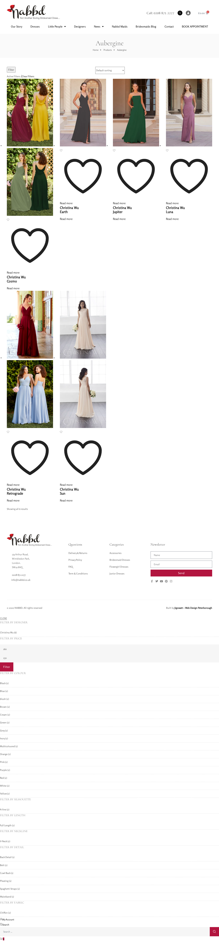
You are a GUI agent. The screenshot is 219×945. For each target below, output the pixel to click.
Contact (169, 26)
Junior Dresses (117, 573)
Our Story (16, 26)
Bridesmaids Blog (146, 26)
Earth (69, 210)
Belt (2, 865)
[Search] (214, 931)
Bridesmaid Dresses (120, 559)
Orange (4, 754)
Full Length (5, 825)
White (3, 785)
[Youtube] (161, 581)
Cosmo (16, 279)
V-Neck (3, 841)
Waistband (5, 896)
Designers (80, 26)
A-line (3, 809)
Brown (3, 706)
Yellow (3, 793)
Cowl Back (5, 873)
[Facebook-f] (152, 581)
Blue (2, 691)
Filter (11, 69)
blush (3, 698)
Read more (13, 272)
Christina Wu (7, 632)
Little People (55, 26)
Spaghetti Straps (8, 888)
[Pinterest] (166, 581)
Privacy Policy (75, 559)
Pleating (4, 880)
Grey (2, 730)
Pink (2, 761)
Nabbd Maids (119, 26)
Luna (175, 210)
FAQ (70, 566)
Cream (3, 714)
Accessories (115, 553)
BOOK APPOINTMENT (195, 26)
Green (3, 722)
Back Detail (6, 857)
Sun (69, 491)
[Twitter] (156, 581)
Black (2, 683)
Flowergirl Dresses (119, 566)
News (97, 26)
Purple (3, 770)
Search (5, 924)
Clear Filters (28, 76)
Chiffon (4, 912)
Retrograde (16, 491)
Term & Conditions (78, 573)
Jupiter (122, 210)
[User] (188, 13)
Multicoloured (7, 746)
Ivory (2, 738)
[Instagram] (171, 581)
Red (2, 777)
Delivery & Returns (77, 553)
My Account (8, 919)
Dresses (35, 26)
